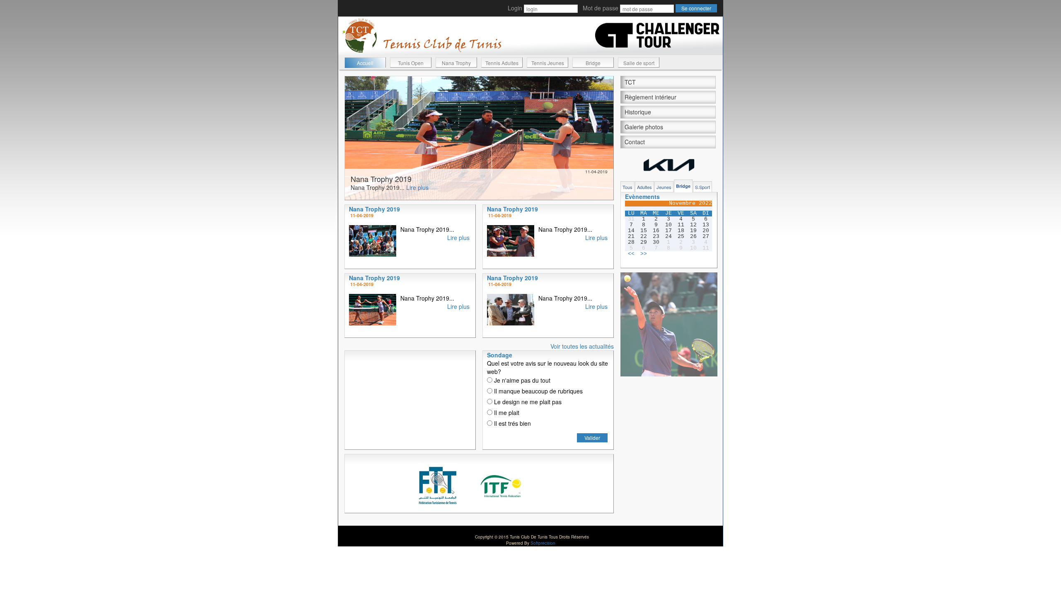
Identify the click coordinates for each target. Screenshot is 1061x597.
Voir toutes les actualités (582, 346)
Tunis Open (411, 62)
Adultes (644, 187)
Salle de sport (638, 62)
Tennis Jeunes (547, 62)
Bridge (593, 62)
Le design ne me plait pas (527, 402)
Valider (592, 437)
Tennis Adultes (501, 62)
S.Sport (702, 187)
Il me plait (505, 412)
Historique (638, 112)
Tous (627, 187)
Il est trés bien (511, 423)
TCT (630, 82)
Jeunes (663, 187)
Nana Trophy (456, 62)
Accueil (365, 62)
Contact (635, 142)
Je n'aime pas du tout (521, 380)
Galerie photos (644, 127)
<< (631, 254)
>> (643, 254)
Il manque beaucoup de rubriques (537, 391)
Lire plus (417, 187)
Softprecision (542, 543)
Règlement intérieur (650, 97)
